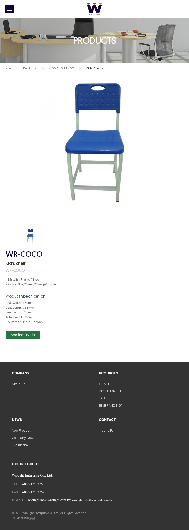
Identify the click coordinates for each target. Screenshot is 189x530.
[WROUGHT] (94, 9)
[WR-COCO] (30, 236)
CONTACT (107, 420)
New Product (21, 430)
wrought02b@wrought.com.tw (92, 500)
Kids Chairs (94, 68)
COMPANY (20, 373)
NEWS (17, 420)
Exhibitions (20, 445)
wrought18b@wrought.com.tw (49, 499)
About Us (18, 384)
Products (29, 68)
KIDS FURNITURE (61, 68)
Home (7, 68)
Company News (23, 438)
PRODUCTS (108, 373)
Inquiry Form (108, 430)
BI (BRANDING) (110, 405)
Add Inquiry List (23, 334)
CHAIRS (104, 384)
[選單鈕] (9, 9)
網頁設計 (29, 518)
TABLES (104, 398)
